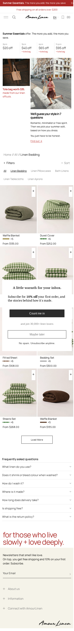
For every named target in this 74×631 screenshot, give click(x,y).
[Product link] (18, 209)
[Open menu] (6, 17)
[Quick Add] (33, 190)
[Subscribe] (70, 574)
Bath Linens (62, 171)
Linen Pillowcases (41, 171)
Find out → (36, 141)
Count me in (35, 313)
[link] (35, 3)
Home (7, 155)
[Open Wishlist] (60, 17)
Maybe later (35, 334)
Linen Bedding (19, 171)
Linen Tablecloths (14, 179)
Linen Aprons (35, 179)
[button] (14, 17)
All (16, 155)
